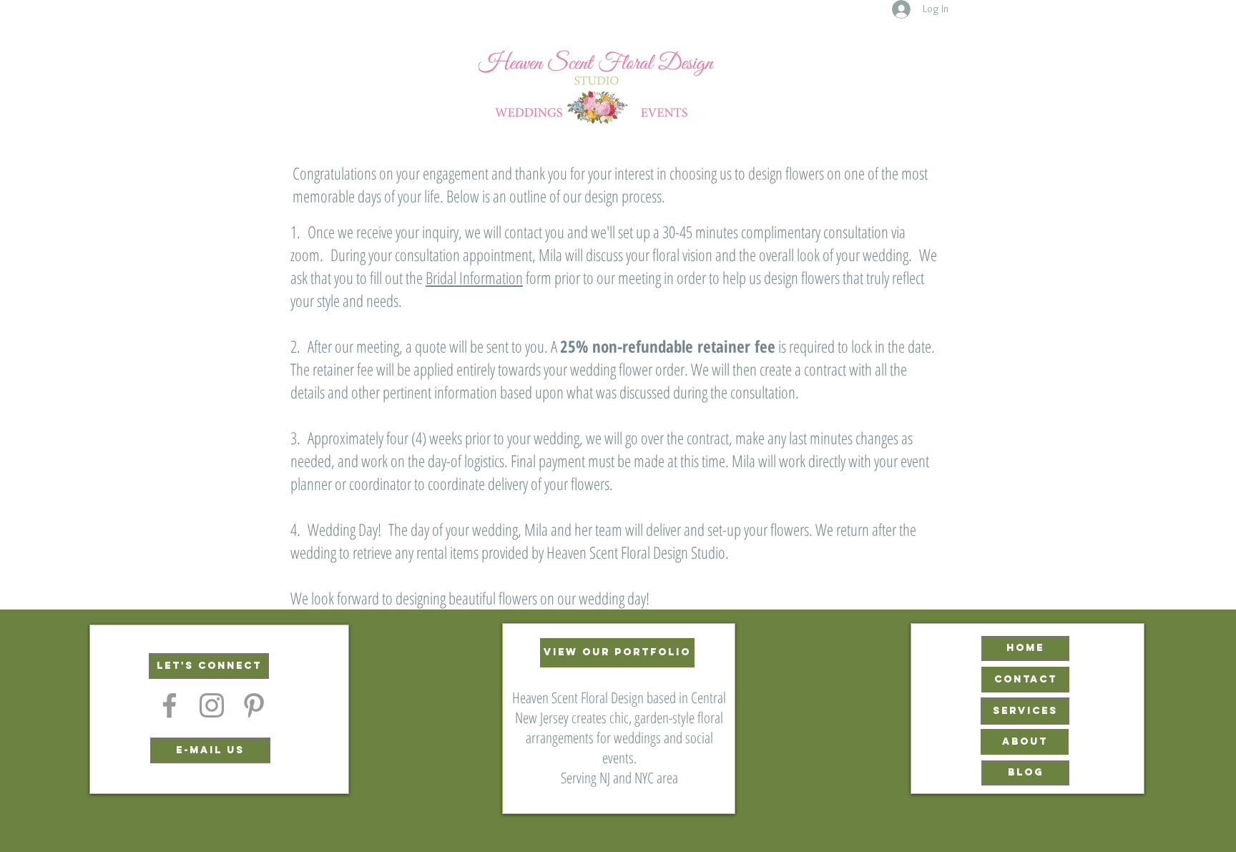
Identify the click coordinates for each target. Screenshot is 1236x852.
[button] (209, 666)
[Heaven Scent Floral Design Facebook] (169, 705)
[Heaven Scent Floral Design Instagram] (211, 705)
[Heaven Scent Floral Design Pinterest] (253, 705)
